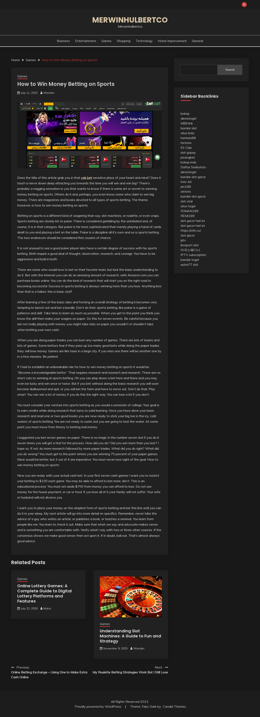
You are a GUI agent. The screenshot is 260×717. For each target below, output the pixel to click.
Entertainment (85, 41)
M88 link (187, 123)
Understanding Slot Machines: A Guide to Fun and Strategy (130, 636)
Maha (47, 608)
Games (106, 41)
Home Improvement (172, 41)
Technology (144, 41)
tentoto (186, 143)
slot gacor (188, 235)
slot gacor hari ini (193, 221)
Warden (48, 93)
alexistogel (188, 118)
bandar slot (189, 128)
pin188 (186, 187)
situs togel (188, 206)
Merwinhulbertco (130, 20)
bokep (185, 113)
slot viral (187, 201)
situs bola (187, 133)
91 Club (186, 148)
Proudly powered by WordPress (98, 706)
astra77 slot (189, 264)
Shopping (123, 41)
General (197, 41)
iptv (183, 240)
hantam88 (188, 138)
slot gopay (188, 152)
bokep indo (188, 162)
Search (230, 69)
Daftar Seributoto (193, 167)
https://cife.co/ (191, 230)
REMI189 (188, 216)
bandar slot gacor (193, 177)
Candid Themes (174, 706)
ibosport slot (190, 245)
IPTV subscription (193, 255)
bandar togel (190, 260)
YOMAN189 (189, 211)
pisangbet (188, 157)
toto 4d (186, 182)
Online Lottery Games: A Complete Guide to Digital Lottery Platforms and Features (44, 593)
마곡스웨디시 (190, 250)
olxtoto (186, 191)
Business (63, 41)
